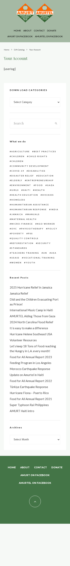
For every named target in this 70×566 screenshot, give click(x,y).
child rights (38, 156)
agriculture (20, 151)
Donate (51, 30)
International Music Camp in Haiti (31, 310)
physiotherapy (32, 228)
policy (52, 228)
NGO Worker (46, 224)
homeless (18, 200)
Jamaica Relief (19, 293)
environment (21, 185)
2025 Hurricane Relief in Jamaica (31, 287)
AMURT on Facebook (20, 36)
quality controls (24, 238)
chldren (17, 161)
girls (15, 190)
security (44, 243)
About (27, 30)
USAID (15, 258)
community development (30, 166)
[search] (56, 123)
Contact (39, 30)
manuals (33, 214)
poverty (17, 233)
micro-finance (22, 224)
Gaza (50, 185)
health (40, 190)
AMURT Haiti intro (22, 411)
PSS (30, 233)
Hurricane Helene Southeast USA (31, 334)
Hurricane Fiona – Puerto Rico (29, 393)
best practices (45, 151)
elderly (16, 180)
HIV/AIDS (48, 195)
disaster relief (22, 176)
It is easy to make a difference (29, 328)
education (46, 176)
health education (24, 195)
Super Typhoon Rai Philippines (29, 405)
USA (53, 253)
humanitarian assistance (30, 204)
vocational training (39, 258)
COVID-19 (17, 171)
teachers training (25, 253)
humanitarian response (29, 209)
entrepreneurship (40, 180)
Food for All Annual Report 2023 (31, 357)
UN (45, 253)
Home (17, 30)
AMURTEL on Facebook (49, 36)
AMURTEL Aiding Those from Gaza (32, 316)
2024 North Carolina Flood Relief (31, 322)
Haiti (27, 190)
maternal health (24, 219)
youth (30, 262)
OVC (14, 228)
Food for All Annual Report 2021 (31, 399)
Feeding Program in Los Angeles (30, 363)
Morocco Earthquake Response (30, 369)
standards (19, 248)
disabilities (37, 171)
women (16, 262)
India (54, 209)
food (39, 185)
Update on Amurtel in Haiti (27, 375)
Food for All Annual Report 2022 (31, 381)
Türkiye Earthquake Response (29, 387)
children (17, 156)
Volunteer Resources (23, 340)
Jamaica (17, 214)
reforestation (22, 243)
